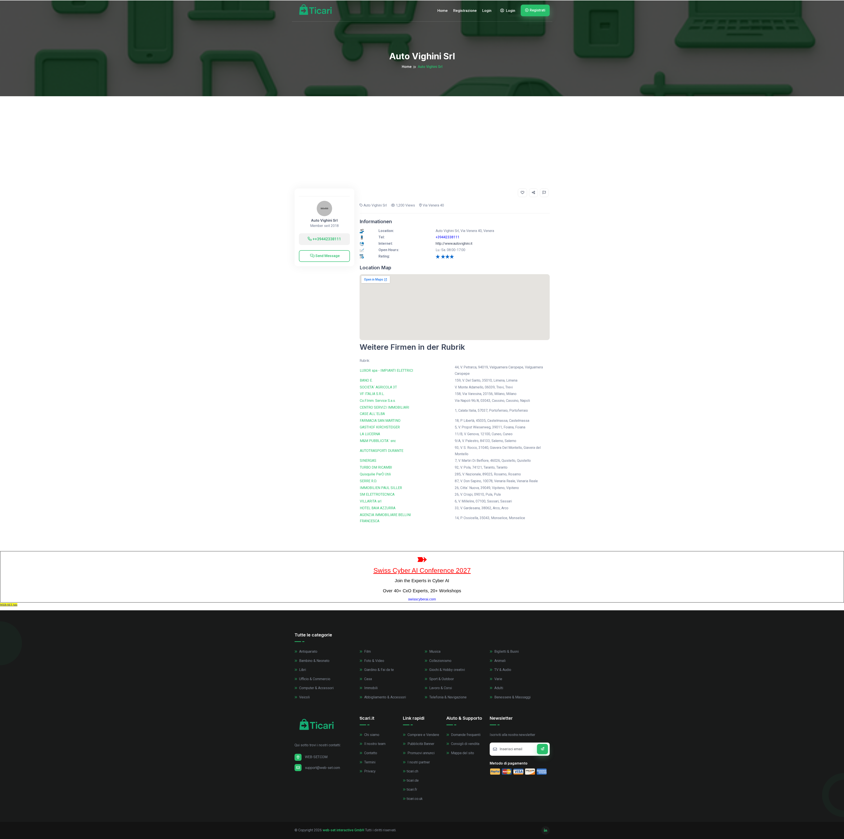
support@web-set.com (322, 768)
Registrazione (465, 10)
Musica (434, 651)
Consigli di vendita (464, 744)
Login (486, 10)
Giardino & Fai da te (378, 670)
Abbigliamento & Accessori (384, 697)
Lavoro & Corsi (440, 688)
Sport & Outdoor (441, 679)
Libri (302, 670)
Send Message (327, 256)
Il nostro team (374, 744)
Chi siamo (371, 735)
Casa (367, 679)
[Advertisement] (422, 129)
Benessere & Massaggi (512, 697)
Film (367, 651)
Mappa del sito (462, 753)
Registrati (537, 10)
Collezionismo (439, 661)
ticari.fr (412, 789)
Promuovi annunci (421, 753)
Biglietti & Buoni (506, 651)
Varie (497, 679)
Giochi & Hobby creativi (446, 670)
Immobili (370, 688)
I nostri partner (418, 762)
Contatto (370, 753)
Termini (369, 762)
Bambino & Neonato (313, 661)
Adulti (498, 688)
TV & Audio (502, 670)
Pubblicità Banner (420, 744)
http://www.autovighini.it (454, 243)
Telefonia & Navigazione (447, 697)
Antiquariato (307, 651)
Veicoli (304, 697)
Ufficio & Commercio (314, 679)
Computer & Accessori (316, 688)
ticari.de (413, 780)
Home (442, 10)
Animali (499, 661)
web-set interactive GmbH (343, 830)
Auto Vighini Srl (324, 220)
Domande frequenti (465, 735)
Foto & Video (373, 661)
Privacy (369, 771)
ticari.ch (412, 771)
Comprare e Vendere (423, 735)
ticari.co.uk (415, 799)
